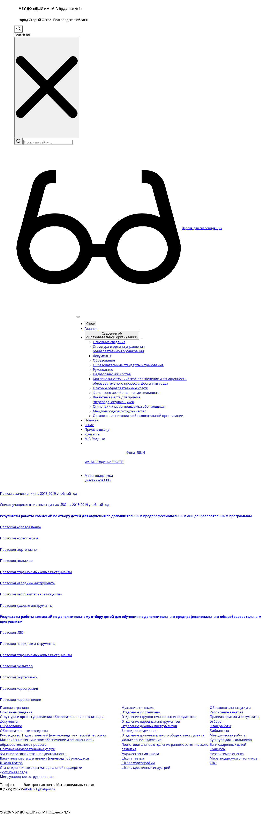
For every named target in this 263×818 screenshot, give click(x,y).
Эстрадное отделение (138, 730)
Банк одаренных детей (228, 744)
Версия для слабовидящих (202, 228)
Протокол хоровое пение (20, 527)
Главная (91, 328)
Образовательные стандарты (24, 730)
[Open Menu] (78, 316)
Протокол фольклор (16, 560)
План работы (220, 726)
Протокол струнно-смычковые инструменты (36, 572)
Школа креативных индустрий (145, 767)
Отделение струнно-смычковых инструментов (158, 716)
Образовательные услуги (230, 707)
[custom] (64, 798)
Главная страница (14, 707)
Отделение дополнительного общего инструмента (162, 735)
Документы (9, 721)
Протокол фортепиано (18, 549)
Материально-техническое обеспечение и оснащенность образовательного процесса (47, 742)
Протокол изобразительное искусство (31, 594)
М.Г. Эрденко (95, 438)
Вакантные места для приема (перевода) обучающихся (44, 758)
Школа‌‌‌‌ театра (132, 758)
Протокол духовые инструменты (26, 605)
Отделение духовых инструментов (149, 726)
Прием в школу (97, 429)
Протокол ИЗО (12, 632)
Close (90, 323)
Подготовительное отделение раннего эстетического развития (164, 746)
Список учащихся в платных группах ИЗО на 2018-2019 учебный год (54, 504)
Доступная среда (13, 772)
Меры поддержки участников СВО (99, 477)
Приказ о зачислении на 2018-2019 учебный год (38, 493)
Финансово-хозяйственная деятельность (33, 753)
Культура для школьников (231, 739)
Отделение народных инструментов (150, 721)
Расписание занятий (226, 712)
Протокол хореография (19, 538)
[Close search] (46, 87)
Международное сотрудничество (27, 776)
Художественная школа (140, 753)
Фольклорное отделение (141, 739)
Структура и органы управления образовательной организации (52, 716)
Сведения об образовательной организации (111, 335)
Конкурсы (217, 749)
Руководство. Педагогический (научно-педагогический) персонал (53, 735)
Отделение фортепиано (140, 712)
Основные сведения (16, 712)
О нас (89, 425)
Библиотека (219, 730)
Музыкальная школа (138, 707)
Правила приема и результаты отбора (234, 718)
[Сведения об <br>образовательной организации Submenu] (141, 338)
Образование (11, 726)
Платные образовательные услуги (27, 749)
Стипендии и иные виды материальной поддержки (41, 767)
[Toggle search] (18, 29)
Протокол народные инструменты (27, 583)
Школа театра (11, 763)
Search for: (22, 35)
